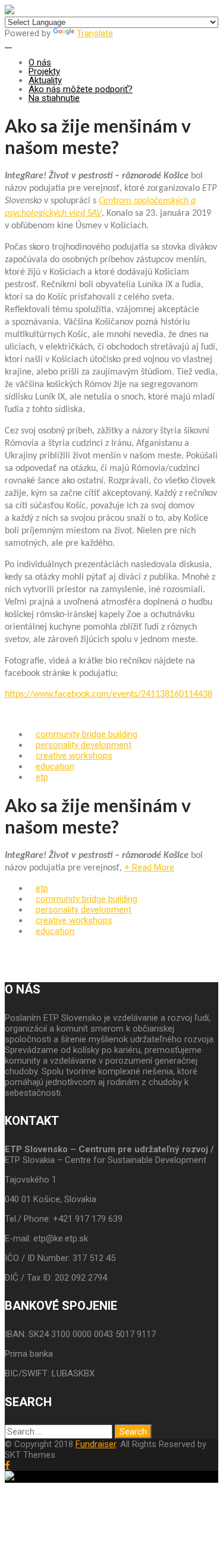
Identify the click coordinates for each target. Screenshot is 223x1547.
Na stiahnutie (54, 98)
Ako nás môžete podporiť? (81, 89)
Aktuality (45, 80)
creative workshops (74, 755)
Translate (95, 33)
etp (42, 777)
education (55, 766)
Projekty (44, 71)
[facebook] (7, 1465)
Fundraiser (96, 1444)
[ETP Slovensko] (9, 11)
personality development (83, 745)
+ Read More (149, 867)
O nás (40, 62)
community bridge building (86, 734)
